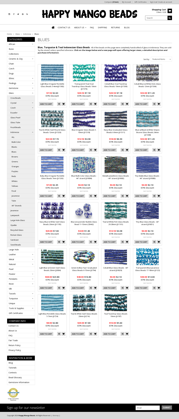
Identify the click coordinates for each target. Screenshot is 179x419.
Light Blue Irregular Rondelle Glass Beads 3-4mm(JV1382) (52, 85)
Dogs (11, 73)
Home (9, 34)
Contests (13, 372)
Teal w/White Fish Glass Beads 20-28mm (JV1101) (116, 223)
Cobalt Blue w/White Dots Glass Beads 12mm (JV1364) (147, 85)
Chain (11, 63)
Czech (11, 68)
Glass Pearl (15, 117)
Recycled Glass (16, 230)
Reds (14, 176)
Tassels (12, 293)
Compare (111, 2)
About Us (13, 330)
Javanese (16, 196)
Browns (15, 156)
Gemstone (13, 88)
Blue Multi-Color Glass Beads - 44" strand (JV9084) (84, 177)
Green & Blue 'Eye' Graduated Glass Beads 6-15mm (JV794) (84, 269)
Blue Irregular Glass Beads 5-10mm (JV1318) (84, 131)
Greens (15, 161)
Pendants (13, 279)
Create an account (165, 2)
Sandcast (14, 240)
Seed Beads (15, 244)
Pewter (12, 274)
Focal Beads (15, 127)
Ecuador (13, 112)
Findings (12, 83)
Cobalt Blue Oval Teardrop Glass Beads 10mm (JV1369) (115, 85)
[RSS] (27, 14)
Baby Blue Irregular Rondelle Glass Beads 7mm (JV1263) (52, 177)
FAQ (10, 335)
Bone (11, 49)
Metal (11, 259)
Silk (10, 288)
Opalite (13, 225)
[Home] (53, 27)
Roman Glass (16, 235)
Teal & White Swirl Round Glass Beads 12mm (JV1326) (52, 131)
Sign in (152, 2)
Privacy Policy (15, 350)
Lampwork (14, 215)
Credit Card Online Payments (13, 399)
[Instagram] (9, 14)
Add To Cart (46, 104)
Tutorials (13, 367)
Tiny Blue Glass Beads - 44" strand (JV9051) (147, 223)
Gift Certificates (140, 2)
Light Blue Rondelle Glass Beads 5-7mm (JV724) (52, 315)
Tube (14, 200)
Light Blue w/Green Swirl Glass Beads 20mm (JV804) (52, 269)
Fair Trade (13, 340)
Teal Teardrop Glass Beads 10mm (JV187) (115, 315)
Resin (11, 283)
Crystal (13, 103)
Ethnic (11, 78)
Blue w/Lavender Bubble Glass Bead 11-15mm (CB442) (84, 223)
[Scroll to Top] (175, 415)
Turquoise (13, 298)
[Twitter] (18, 14)
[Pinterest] (22, 14)
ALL (13, 137)
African (12, 44)
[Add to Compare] (59, 104)
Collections (14, 54)
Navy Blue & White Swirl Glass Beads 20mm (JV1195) (52, 223)
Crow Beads (15, 98)
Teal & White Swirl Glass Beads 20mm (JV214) (84, 315)
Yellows (15, 186)
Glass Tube (15, 122)
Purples (15, 171)
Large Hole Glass (17, 220)
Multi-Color (16, 142)
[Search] (170, 18)
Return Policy (14, 345)
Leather (12, 254)
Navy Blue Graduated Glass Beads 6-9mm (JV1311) (116, 131)
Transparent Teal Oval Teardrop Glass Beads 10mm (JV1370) (84, 86)
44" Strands (17, 205)
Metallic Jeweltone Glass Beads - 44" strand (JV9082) (116, 177)
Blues (14, 152)
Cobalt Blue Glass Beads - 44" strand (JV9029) (115, 269)
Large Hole (14, 249)
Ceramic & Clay (16, 58)
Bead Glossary (15, 377)
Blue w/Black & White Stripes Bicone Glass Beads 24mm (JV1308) (147, 132)
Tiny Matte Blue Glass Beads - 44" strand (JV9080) (147, 177)
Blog (11, 362)
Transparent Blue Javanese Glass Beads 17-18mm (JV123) (147, 269)
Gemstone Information (19, 382)
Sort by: (146, 59)
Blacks (14, 147)
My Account (126, 2)
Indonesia (27, 34)
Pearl (11, 269)
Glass (17, 34)
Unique (12, 303)
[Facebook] (13, 14)
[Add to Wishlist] (63, 104)
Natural (12, 264)
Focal (14, 191)
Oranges (15, 166)
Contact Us (14, 325)
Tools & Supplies (16, 308)
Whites (14, 181)
